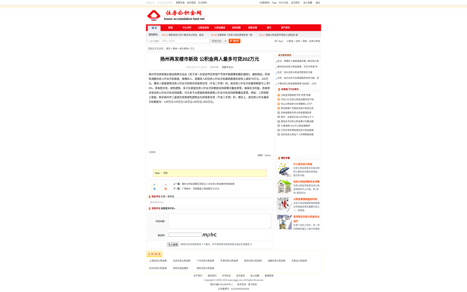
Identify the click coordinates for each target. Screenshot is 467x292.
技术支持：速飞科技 (247, 284)
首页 (168, 48)
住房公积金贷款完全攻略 (306, 181)
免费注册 (180, 2)
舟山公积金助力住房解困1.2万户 (296, 104)
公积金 (290, 41)
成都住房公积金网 (276, 261)
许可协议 (226, 275)
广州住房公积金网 (205, 261)
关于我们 (198, 275)
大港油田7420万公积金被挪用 (295, 126)
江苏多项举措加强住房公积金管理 (297, 130)
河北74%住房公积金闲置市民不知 (297, 99)
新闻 (175, 48)
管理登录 (269, 275)
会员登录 (191, 2)
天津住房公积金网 (229, 261)
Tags (274, 2)
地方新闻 (184, 48)
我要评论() (227, 67)
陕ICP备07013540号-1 (221, 284)
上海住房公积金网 (158, 261)
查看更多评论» (168, 208)
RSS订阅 (283, 2)
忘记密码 (202, 2)
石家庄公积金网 (299, 261)
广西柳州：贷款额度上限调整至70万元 (200, 188)
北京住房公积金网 (181, 261)
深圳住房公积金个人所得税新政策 (297, 134)
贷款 (304, 41)
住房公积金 (314, 41)
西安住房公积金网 (205, 268)
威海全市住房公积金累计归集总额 (297, 121)
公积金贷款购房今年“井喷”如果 (296, 95)
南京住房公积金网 (253, 261)
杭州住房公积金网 (158, 268)
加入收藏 (307, 2)
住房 (298, 41)
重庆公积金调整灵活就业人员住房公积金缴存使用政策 (208, 184)
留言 (318, 2)
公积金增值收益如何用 (305, 199)
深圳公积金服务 (180, 268)
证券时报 (214, 67)
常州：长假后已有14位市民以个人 (297, 117)
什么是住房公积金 (302, 164)
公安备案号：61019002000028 (233, 289)
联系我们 (212, 275)
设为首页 (295, 2)
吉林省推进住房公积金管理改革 (296, 112)
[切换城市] (265, 2)
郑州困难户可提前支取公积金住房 (297, 108)
